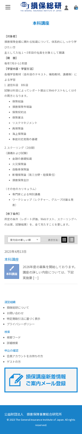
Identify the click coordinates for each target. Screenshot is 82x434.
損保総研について (18, 307)
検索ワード (14, 337)
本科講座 (11, 259)
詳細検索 (12, 343)
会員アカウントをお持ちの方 (25, 356)
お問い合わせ (15, 313)
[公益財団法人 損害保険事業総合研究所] (41, 8)
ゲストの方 (14, 362)
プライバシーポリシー (21, 324)
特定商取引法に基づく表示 (23, 319)
